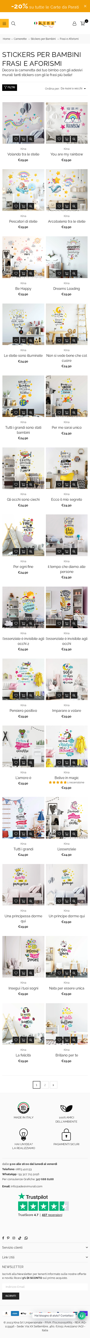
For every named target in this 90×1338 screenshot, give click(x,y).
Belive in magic (67, 778)
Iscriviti (10, 1296)
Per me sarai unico (67, 427)
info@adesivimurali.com (26, 1186)
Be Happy (23, 289)
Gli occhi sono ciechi (23, 499)
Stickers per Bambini (43, 38)
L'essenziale (66, 849)
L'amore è (23, 778)
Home (6, 38)
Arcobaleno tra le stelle (66, 221)
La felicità (23, 1055)
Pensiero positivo (23, 711)
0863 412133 (24, 1169)
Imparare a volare (66, 711)
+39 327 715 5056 (28, 1174)
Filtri (11, 87)
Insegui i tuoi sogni (23, 988)
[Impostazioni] (74, 23)
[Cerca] (13, 23)
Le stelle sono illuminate (23, 356)
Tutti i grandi (23, 849)
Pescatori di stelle (23, 221)
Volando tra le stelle (23, 154)
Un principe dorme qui (67, 916)
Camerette (20, 38)
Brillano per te (66, 1055)
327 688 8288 (45, 1179)
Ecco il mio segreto (66, 499)
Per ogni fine (23, 567)
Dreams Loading (66, 289)
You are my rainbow (66, 154)
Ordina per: (52, 88)
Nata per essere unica (66, 988)
